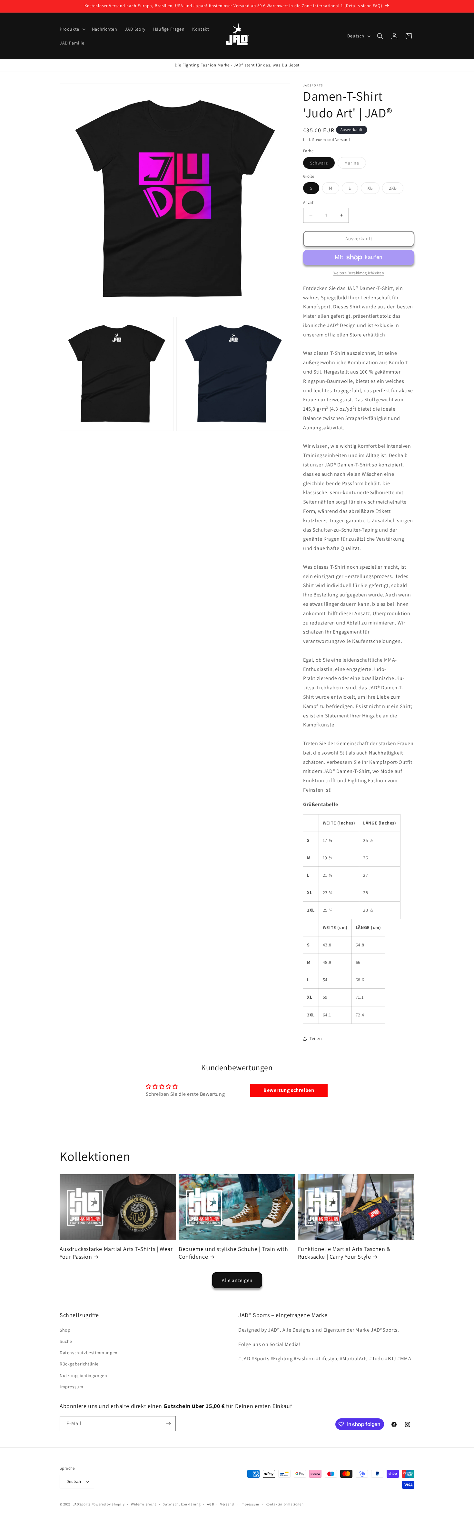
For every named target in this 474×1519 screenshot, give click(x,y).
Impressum (71, 1387)
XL (374, 189)
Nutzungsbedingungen (83, 1375)
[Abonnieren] (168, 1423)
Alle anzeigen (237, 1280)
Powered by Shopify (108, 1504)
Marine (355, 164)
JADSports (82, 1504)
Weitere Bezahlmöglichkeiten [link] (358, 272)
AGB (210, 1504)
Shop (65, 1330)
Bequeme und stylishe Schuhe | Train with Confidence (233, 1252)
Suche (66, 1341)
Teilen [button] (316, 1038)
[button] (72, 29)
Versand (342, 139)
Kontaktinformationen (285, 1504)
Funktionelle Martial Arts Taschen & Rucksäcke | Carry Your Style (344, 1252)
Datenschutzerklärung (182, 1504)
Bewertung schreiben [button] (288, 1090)
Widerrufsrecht (143, 1504)
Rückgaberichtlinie (79, 1364)
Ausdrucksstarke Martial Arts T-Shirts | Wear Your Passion (116, 1252)
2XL (396, 189)
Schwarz (322, 164)
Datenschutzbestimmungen (89, 1352)
